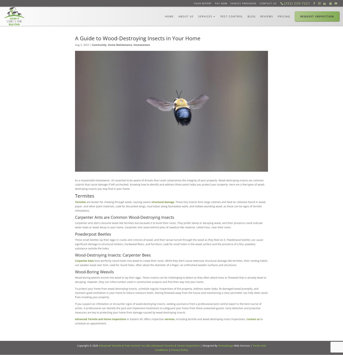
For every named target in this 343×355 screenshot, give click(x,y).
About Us (186, 16)
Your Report (203, 3)
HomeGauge (225, 345)
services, (170, 319)
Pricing (284, 16)
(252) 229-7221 (297, 3)
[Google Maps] (330, 3)
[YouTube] (336, 3)
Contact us (253, 319)
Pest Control (231, 16)
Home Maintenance (120, 45)
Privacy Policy (179, 350)
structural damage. (163, 202)
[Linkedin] (324, 3)
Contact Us (268, 3)
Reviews (266, 16)
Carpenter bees (84, 260)
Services (205, 16)
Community (99, 45)
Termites (80, 202)
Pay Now (221, 3)
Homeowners (141, 45)
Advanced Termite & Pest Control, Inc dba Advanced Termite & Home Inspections (149, 345)
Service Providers (243, 3)
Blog (252, 16)
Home (169, 16)
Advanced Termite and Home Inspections (100, 319)
